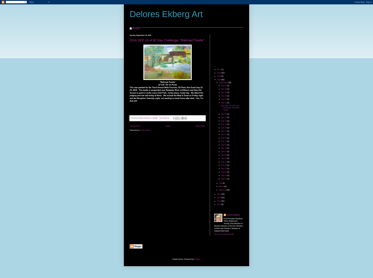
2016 (219, 198)
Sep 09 (224, 155)
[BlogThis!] (177, 118)
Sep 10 (224, 152)
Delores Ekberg (233, 215)
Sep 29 (224, 86)
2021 (219, 69)
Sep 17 (224, 131)
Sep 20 (224, 121)
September (223, 83)
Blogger (197, 259)
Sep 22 (224, 114)
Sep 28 (224, 89)
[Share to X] (180, 118)
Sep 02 (224, 175)
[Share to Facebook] (182, 118)
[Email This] (174, 118)
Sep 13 (224, 141)
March (221, 186)
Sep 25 (224, 96)
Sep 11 (224, 148)
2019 (219, 76)
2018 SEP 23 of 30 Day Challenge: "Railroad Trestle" (167, 40)
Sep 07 (224, 162)
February (222, 190)
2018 (219, 80)
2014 (219, 204)
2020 (219, 73)
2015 (219, 201)
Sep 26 (224, 92)
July (220, 183)
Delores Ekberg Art (166, 14)
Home (168, 126)
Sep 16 (224, 134)
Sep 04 (224, 169)
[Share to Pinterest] (185, 118)
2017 (219, 194)
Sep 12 (224, 145)
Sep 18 (224, 128)
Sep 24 (224, 99)
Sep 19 (224, 124)
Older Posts (200, 126)
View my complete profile (224, 234)
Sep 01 (224, 179)
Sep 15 (224, 138)
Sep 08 (224, 158)
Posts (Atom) (145, 130)
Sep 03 (224, 172)
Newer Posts (135, 126)
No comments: (164, 118)
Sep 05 (224, 165)
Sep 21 (224, 117)
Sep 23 (224, 103)
